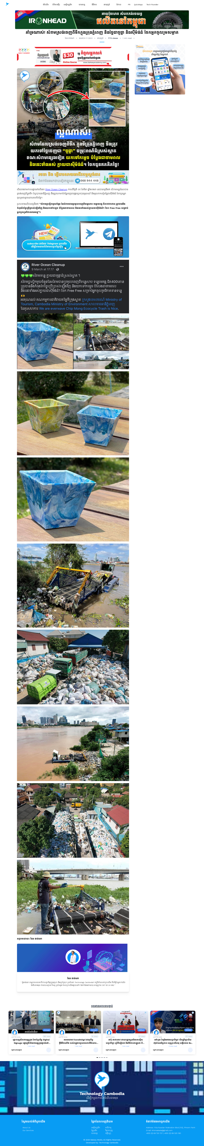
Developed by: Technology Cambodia (102, 1143)
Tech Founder (152, 4)
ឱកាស (119, 4)
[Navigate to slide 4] (104, 1057)
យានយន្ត (82, 4)
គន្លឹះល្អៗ (108, 1133)
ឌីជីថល (95, 4)
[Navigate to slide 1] (97, 1057)
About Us (26, 1127)
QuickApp (138, 4)
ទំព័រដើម (46, 4)
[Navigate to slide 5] (107, 1057)
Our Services (28, 1130)
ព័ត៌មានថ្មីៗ (56, 4)
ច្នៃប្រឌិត (94, 1130)
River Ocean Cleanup (56, 189)
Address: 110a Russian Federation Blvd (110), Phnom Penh (170, 1127)
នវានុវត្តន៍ (107, 4)
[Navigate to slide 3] (102, 1057)
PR (129, 4)
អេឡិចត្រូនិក (68, 4)
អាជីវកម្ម (108, 1127)
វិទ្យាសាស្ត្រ (109, 1130)
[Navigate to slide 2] (99, 1057)
